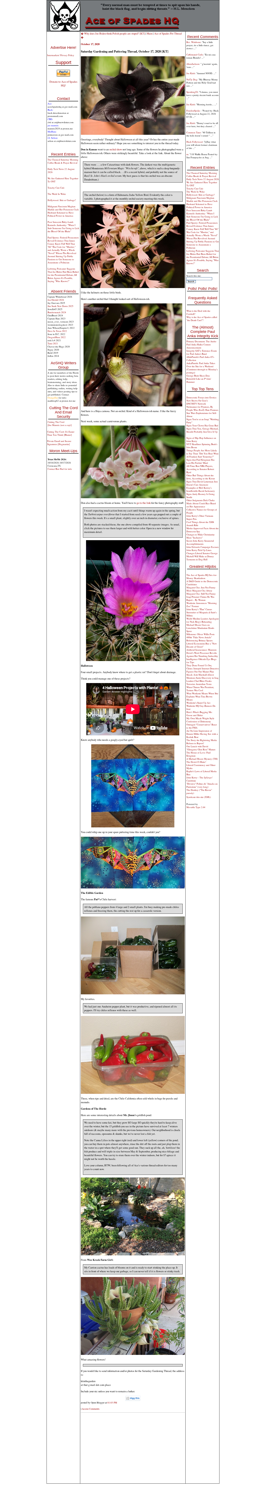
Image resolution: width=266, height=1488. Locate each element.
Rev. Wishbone (193, 42)
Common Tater (193, 132)
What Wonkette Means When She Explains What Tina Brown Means (202, 696)
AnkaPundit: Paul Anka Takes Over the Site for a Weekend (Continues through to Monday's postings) (202, 368)
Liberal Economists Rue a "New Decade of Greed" (201, 645)
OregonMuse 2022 (57, 337)
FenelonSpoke (193, 110)
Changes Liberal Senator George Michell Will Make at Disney (202, 555)
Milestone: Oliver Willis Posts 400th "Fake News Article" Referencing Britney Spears (200, 637)
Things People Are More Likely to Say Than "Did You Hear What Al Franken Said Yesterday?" (202, 453)
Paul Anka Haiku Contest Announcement (198, 346)
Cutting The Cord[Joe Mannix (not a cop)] (60, 423)
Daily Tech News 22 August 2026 (202, 179)
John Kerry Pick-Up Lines (198, 550)
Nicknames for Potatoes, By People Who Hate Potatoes (202, 408)
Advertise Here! (63, 47)
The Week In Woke (57, 193)
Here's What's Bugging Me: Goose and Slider (199, 713)
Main (149, 33)
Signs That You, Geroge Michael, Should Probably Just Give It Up (202, 430)
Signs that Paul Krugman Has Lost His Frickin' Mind (200, 461)
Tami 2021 (53, 343)
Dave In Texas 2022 (57, 330)
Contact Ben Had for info (60, 468)
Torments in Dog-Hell (196, 559)
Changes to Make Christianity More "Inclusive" (200, 536)
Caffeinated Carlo (194, 54)
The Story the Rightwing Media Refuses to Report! (201, 741)
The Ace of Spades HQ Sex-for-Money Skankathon (201, 576)
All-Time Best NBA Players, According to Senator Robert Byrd (200, 469)
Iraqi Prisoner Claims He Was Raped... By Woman (200, 598)
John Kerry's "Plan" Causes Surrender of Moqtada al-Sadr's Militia (201, 612)
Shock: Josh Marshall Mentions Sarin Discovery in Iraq (202, 676)
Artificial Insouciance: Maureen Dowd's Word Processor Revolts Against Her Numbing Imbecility (202, 653)
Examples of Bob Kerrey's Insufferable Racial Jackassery (200, 489)
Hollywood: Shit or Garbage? (62, 200)
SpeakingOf (192, 91)
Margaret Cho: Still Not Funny (201, 593)
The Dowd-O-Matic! (196, 761)
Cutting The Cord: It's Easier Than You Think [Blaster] (60, 433)
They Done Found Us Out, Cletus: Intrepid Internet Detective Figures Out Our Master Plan (202, 668)
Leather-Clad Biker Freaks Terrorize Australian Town (199, 682)
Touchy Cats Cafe (56, 187)
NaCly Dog (191, 79)
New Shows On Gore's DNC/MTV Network (197, 402)
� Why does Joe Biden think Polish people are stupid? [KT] (113, 33)
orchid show (115, 149)
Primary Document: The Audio (201, 341)
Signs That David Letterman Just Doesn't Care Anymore (202, 483)
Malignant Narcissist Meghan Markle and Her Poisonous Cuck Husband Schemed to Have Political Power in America (63, 211)
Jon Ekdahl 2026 (56, 299)
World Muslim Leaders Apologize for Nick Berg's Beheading (202, 620)
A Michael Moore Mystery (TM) (202, 758)
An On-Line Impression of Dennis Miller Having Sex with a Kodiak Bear (202, 733)
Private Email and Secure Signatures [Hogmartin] (59, 442)
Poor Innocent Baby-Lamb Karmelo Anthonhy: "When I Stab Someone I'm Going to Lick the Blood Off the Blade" (63, 226)
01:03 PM (112, 1402)
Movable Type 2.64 (195, 807)
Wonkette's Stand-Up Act (198, 702)
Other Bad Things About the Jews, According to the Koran (200, 477)
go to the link (144, 503)
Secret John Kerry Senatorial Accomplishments (200, 542)
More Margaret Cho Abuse (199, 590)
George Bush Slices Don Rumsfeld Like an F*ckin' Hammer (198, 378)
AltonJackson (192, 63)
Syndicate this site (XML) (198, 797)
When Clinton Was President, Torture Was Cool (200, 689)
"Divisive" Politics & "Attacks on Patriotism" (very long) (202, 785)
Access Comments (90, 1408)
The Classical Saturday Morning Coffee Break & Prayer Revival (63, 161)
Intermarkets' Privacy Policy (60, 55)
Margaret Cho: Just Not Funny (201, 587)
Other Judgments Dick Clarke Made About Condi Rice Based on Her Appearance (201, 503)
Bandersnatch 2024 (57, 312)
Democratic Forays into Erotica (201, 397)
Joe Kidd (190, 73)
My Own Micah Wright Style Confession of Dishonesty (200, 720)
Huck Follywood (194, 141)
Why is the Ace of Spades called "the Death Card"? (201, 318)
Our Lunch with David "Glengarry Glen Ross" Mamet (200, 748)
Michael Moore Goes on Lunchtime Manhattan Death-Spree (200, 628)
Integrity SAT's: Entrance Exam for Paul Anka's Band (201, 352)
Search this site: (193, 275)
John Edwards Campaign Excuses (202, 546)
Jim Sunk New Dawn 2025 (60, 306)
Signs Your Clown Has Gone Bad (202, 425)
